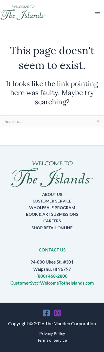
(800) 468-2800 (52, 276)
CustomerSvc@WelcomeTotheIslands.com (52, 283)
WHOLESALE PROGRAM (52, 207)
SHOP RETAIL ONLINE (52, 227)
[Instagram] (58, 313)
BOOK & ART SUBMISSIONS (52, 214)
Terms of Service (52, 340)
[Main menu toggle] (97, 12)
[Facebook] (46, 313)
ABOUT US (52, 194)
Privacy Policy (52, 333)
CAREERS (52, 220)
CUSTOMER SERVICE (52, 200)
